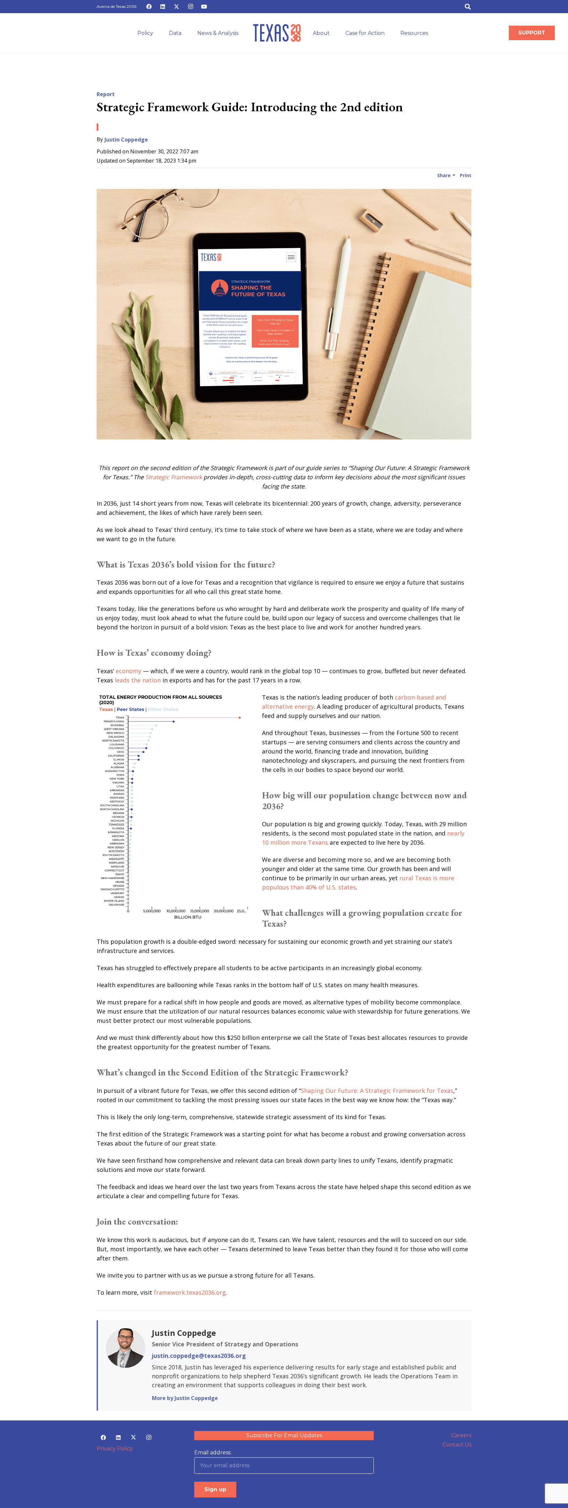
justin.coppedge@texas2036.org (199, 1356)
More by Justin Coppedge (185, 1398)
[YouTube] (204, 6)
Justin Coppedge (126, 139)
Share (444, 175)
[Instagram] (190, 6)
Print (465, 175)
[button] (467, 7)
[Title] (277, 32)
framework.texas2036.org (190, 1292)
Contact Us (456, 1445)
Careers (461, 1435)
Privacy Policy (115, 1448)
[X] (176, 6)
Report (106, 94)
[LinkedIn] (162, 6)
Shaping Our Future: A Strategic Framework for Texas (377, 1091)
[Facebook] (149, 6)
